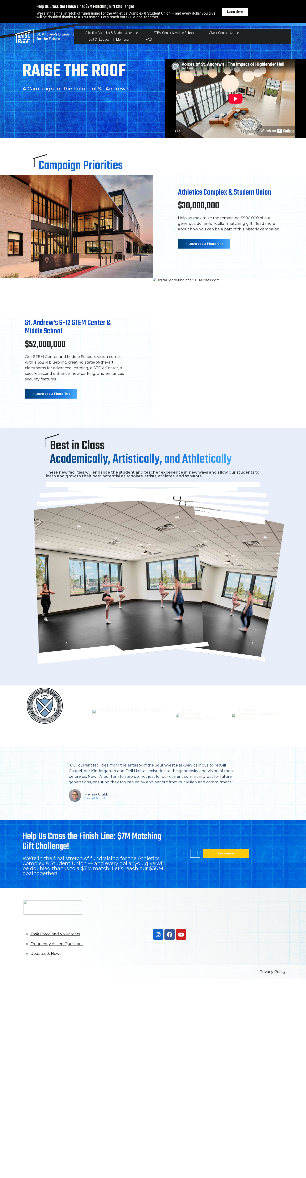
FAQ (149, 39)
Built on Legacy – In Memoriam (110, 39)
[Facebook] (169, 934)
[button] (66, 643)
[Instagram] (158, 934)
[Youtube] (181, 934)
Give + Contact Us (221, 33)
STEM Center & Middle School (173, 33)
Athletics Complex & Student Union (109, 33)
